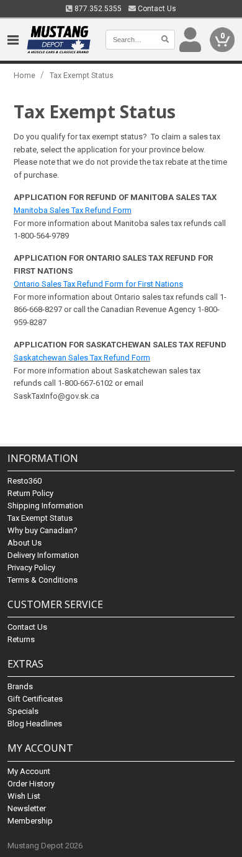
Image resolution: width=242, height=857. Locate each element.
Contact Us (156, 8)
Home (24, 75)
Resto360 (24, 480)
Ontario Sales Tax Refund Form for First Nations (98, 284)
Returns (21, 639)
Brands (20, 686)
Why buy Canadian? (42, 530)
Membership (30, 820)
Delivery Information (43, 555)
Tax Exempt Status (82, 75)
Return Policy (30, 493)
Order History (31, 783)
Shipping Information (45, 505)
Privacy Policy (31, 567)
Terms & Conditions (42, 580)
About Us (24, 542)
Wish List (23, 796)
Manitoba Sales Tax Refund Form (73, 210)
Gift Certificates (35, 698)
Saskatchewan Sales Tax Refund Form (82, 357)
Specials (22, 711)
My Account (28, 771)
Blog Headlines (34, 723)
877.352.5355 (97, 8)
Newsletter (26, 808)
